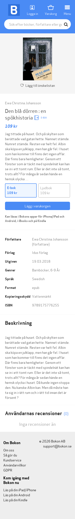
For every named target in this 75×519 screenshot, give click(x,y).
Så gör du (10, 454)
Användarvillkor (14, 464)
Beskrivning (18, 323)
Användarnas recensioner (37, 413)
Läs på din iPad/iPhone (19, 489)
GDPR (7, 469)
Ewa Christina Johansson (23, 102)
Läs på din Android (16, 494)
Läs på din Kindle (15, 499)
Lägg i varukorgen (37, 205)
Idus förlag (40, 252)
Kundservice (12, 459)
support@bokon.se (57, 445)
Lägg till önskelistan (40, 85)
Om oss (8, 449)
